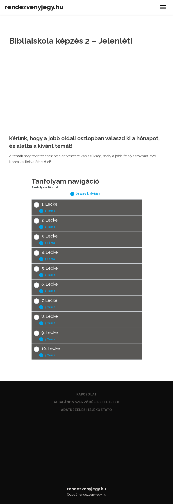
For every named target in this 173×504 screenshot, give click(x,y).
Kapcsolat (86, 394)
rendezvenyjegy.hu (34, 7)
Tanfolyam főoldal (45, 187)
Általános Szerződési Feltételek (86, 402)
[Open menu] (163, 7)
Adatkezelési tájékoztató (86, 410)
